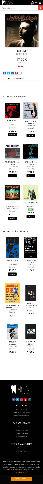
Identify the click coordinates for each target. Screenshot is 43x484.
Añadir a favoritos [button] (17, 78)
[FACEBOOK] (14, 399)
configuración (21, 472)
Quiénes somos (21, 448)
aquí (27, 469)
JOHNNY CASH (21, 54)
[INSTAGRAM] (21, 399)
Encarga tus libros (21, 451)
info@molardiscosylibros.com (21, 412)
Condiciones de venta (21, 430)
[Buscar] (40, 7)
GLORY (12, 203)
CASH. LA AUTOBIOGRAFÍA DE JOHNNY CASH (30, 304)
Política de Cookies (21, 437)
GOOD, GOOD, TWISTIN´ (30, 122)
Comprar (12, 135)
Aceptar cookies (21, 479)
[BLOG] (29, 399)
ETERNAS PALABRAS (12, 343)
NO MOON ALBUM (31, 203)
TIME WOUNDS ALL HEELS (12, 163)
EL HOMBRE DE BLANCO (30, 261)
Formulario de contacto (21, 416)
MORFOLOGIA (12, 121)
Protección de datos (21, 433)
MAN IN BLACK (12, 260)
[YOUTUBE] (25, 399)
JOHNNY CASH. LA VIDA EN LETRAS (12, 306)
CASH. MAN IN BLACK (31, 343)
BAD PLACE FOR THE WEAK (31, 163)
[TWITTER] (17, 399)
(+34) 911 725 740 (21, 409)
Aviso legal (21, 427)
